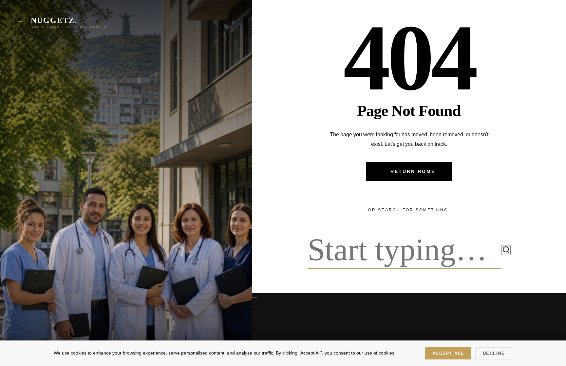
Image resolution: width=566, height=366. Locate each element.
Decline (494, 353)
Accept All (448, 353)
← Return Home (409, 171)
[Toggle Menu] (20, 23)
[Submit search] (506, 250)
